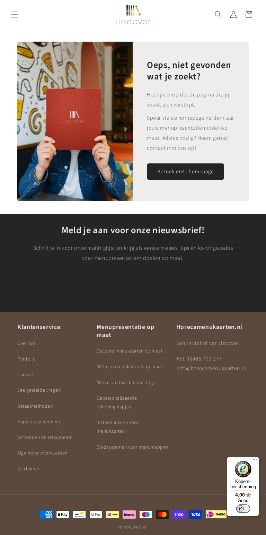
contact (156, 148)
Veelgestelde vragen (39, 390)
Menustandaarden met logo (126, 382)
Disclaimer (28, 468)
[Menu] (255, 461)
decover (140, 527)
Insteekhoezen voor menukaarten (117, 427)
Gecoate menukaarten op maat (129, 351)
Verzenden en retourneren (44, 437)
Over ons (26, 343)
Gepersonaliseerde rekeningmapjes (117, 402)
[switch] (243, 508)
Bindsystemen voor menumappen (132, 447)
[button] (14, 14)
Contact (25, 374)
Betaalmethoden (35, 406)
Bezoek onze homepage (185, 171)
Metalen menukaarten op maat (129, 366)
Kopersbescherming (38, 421)
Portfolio (26, 359)
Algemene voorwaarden (42, 453)
